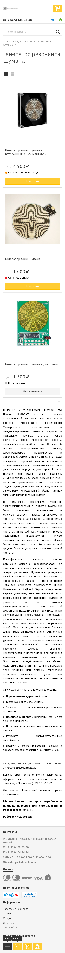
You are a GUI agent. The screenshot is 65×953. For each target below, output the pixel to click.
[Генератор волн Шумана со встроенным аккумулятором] (32, 110)
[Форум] (37, 946)
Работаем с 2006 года (15, 909)
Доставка (8, 923)
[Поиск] (57, 32)
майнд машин (33, 614)
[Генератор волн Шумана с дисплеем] (32, 324)
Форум (7, 918)
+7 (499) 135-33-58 (19, 19)
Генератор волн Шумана (22, 259)
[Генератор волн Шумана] (32, 219)
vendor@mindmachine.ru (21, 862)
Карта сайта (10, 927)
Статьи (7, 913)
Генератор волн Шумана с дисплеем (31, 364)
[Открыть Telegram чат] (52, 20)
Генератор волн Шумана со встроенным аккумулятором (26, 152)
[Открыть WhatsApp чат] (60, 20)
